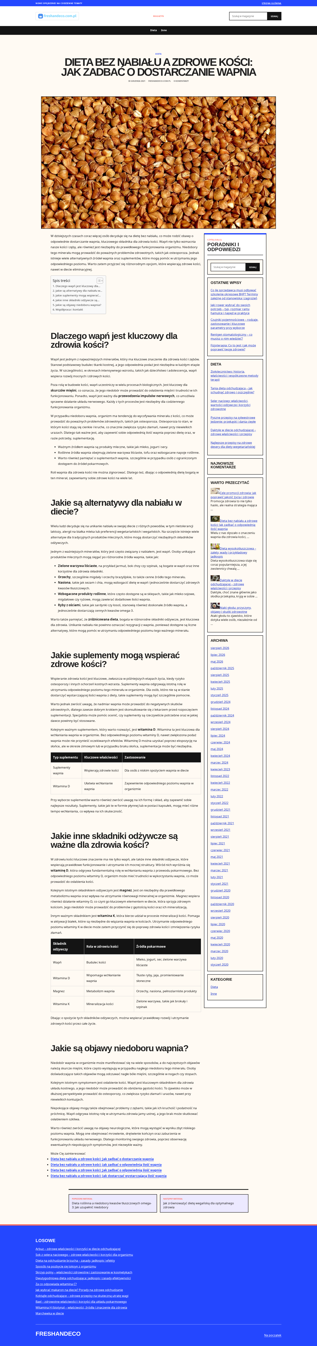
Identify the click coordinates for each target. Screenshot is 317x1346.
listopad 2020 (220, 897)
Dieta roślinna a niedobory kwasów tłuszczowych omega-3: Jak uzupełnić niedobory (112, 1203)
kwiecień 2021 (220, 864)
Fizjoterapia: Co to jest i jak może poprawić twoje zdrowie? (233, 347)
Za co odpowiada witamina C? (56, 1284)
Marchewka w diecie (50, 1313)
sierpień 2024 (220, 729)
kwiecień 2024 (220, 756)
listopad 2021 (220, 816)
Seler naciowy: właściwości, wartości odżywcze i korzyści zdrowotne (230, 405)
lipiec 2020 (218, 924)
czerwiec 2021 (220, 850)
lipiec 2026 (218, 655)
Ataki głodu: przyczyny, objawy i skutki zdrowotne (231, 610)
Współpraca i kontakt (69, 309)
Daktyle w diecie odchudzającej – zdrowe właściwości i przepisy (233, 432)
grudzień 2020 (220, 890)
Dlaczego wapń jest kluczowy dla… (78, 286)
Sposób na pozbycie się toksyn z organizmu (66, 1266)
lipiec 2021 (218, 843)
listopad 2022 (220, 776)
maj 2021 (217, 857)
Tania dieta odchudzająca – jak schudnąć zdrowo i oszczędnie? (232, 390)
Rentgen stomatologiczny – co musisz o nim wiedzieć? (231, 337)
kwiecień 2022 (220, 783)
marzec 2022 (219, 789)
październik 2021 (222, 823)
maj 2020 (217, 938)
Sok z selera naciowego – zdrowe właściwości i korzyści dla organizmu (84, 1255)
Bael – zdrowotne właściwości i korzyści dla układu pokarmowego (81, 1302)
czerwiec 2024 (220, 742)
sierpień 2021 (220, 837)
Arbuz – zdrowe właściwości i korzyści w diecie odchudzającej (78, 1249)
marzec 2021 (219, 870)
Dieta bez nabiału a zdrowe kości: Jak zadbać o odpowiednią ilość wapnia (106, 1165)
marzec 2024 (219, 763)
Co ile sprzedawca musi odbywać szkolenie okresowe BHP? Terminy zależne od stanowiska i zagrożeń (234, 294)
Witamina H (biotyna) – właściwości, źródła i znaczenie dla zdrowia (81, 1307)
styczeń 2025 (219, 695)
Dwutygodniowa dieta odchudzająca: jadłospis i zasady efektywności (83, 1278)
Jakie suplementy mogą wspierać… (78, 295)
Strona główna (271, 3)
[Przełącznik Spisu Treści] (98, 281)
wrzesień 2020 (220, 911)
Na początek (272, 1335)
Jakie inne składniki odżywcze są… (77, 300)
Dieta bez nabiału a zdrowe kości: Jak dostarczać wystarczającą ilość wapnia (109, 1176)
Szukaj (274, 16)
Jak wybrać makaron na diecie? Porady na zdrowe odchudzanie (79, 1290)
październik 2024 (222, 715)
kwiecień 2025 (220, 682)
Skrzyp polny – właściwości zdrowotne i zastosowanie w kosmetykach (84, 1272)
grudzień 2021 (220, 810)
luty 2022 (217, 796)
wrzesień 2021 (220, 830)
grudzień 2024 (220, 702)
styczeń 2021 (219, 884)
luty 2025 (217, 688)
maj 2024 (217, 749)
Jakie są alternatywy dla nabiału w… (79, 290)
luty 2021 (217, 877)
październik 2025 (222, 668)
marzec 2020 (219, 951)
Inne (164, 30)
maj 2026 (217, 662)
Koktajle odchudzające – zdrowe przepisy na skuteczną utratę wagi (82, 1296)
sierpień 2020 (220, 917)
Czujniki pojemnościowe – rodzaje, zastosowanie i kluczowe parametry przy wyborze (234, 324)
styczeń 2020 (219, 965)
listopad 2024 (220, 709)
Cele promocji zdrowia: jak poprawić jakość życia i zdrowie (233, 495)
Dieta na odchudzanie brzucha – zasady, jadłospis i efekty (75, 1261)
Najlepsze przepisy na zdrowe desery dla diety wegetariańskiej (233, 445)
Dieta (153, 30)
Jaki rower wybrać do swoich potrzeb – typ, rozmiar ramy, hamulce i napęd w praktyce (230, 309)
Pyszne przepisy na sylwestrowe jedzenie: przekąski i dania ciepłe (233, 420)
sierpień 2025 (220, 675)
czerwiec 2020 (220, 931)
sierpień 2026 (220, 648)
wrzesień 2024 (220, 722)
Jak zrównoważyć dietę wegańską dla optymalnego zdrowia (198, 1203)
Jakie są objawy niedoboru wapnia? (78, 305)
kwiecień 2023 (220, 769)
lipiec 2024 (218, 736)
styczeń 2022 (219, 803)
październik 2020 (222, 904)
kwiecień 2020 (220, 944)
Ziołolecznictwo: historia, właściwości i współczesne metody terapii (234, 376)
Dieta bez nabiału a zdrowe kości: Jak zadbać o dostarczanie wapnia (102, 1159)
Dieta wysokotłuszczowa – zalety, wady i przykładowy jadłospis (233, 552)
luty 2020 (217, 958)
